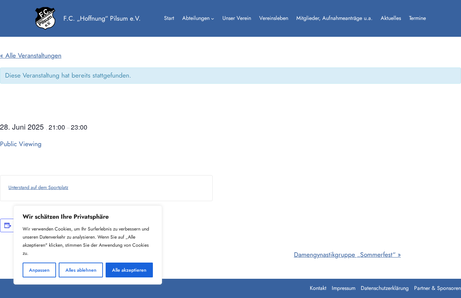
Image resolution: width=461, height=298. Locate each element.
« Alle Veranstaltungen (30, 55)
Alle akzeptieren (129, 270)
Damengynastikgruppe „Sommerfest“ (347, 254)
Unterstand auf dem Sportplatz (38, 187)
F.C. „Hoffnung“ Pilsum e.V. (102, 18)
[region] (87, 245)
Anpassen (39, 270)
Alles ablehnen (81, 270)
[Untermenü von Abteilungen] (212, 18)
